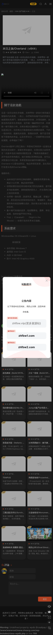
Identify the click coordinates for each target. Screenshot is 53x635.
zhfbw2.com (26, 347)
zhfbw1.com (26, 335)
